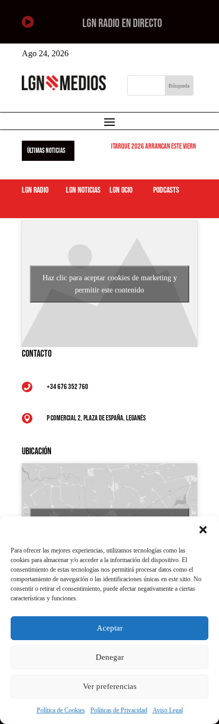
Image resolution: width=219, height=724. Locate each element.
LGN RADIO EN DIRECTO (122, 23)
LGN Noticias (83, 190)
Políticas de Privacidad (118, 710)
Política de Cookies (61, 710)
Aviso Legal (168, 710)
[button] (203, 529)
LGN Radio (35, 190)
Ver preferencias (110, 686)
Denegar (110, 657)
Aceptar (110, 628)
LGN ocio (121, 190)
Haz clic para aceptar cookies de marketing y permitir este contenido (110, 284)
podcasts (166, 190)
